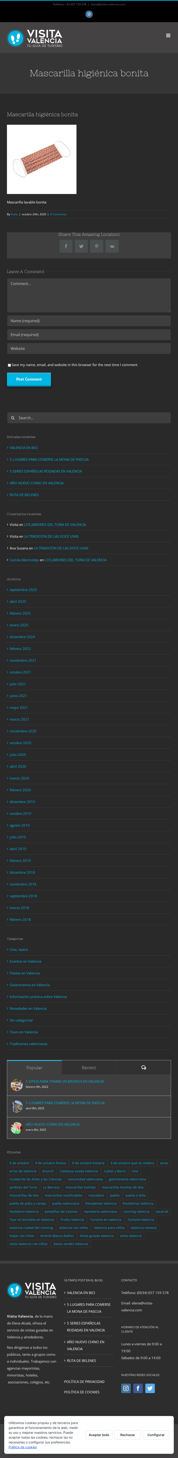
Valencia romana (144, 1228)
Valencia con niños (73, 1228)
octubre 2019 (20, 813)
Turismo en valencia (105, 1220)
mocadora (96, 1195)
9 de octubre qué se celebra (132, 1163)
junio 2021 (18, 695)
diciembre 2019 (22, 801)
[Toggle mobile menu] (168, 35)
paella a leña (136, 1195)
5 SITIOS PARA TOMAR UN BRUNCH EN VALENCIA (65, 1081)
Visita (14, 214)
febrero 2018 (20, 919)
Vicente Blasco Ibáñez (57, 1236)
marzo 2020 (19, 778)
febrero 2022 (20, 648)
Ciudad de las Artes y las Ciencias (36, 1179)
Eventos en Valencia (25, 961)
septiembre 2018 (23, 896)
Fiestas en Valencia (25, 973)
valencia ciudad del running (31, 1228)
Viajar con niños (22, 1236)
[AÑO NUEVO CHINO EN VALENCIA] (17, 1125)
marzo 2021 (19, 719)
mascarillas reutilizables (64, 1195)
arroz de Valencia (23, 1171)
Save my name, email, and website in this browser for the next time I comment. (75, 364)
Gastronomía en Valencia (30, 984)
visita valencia (131, 1236)
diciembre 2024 (22, 636)
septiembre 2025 (23, 589)
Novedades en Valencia (28, 1008)
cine (135, 1171)
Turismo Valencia (140, 1220)
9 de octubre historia (88, 1163)
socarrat (162, 1211)
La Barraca (51, 1187)
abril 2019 (18, 848)
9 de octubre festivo (50, 1163)
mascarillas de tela (24, 1195)
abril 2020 (18, 766)
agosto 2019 (20, 825)
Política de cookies (23, 1447)
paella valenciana (65, 1203)
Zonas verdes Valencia (71, 1244)
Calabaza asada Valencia (79, 1171)
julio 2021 (18, 684)
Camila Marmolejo (24, 560)
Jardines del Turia (23, 1187)
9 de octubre (19, 1163)
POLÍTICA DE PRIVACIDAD (84, 1381)
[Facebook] (138, 1388)
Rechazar (127, 1435)
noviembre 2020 (23, 731)
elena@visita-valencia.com (108, 4)
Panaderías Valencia (101, 1203)
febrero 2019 (20, 860)
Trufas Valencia (72, 1220)
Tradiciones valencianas (29, 1043)
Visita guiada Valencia (97, 1236)
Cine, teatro (19, 949)
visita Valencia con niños (29, 1244)
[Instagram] (126, 1388)
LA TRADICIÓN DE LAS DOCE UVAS (51, 536)
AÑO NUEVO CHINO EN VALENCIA (37, 483)
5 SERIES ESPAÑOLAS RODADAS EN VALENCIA (46, 471)
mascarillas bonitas (81, 1187)
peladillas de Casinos (61, 1211)
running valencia (136, 1211)
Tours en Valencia (24, 1032)
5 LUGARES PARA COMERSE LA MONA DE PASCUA (49, 459)
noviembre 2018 (23, 884)
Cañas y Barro (115, 1171)
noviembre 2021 (23, 660)
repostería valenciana (100, 1211)
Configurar (156, 1435)
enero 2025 (19, 625)
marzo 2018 (19, 907)
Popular (34, 1067)
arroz (164, 1163)
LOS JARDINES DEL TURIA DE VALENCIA (55, 524)
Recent (89, 1067)
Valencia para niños (109, 1228)
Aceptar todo (99, 1435)
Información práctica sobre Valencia (38, 996)
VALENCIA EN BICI (24, 447)
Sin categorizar (21, 1020)
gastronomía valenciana (127, 1179)
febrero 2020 (20, 790)
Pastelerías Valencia (138, 1203)
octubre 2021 (20, 672)
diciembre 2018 (22, 872)
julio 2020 (18, 754)
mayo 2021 (19, 707)
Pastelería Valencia (24, 1211)
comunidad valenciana (85, 1179)
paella (115, 1195)
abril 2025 (18, 601)
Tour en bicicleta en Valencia (32, 1220)
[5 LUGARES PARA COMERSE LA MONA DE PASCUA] (17, 1104)
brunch (48, 1171)
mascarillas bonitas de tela (122, 1187)
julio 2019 (18, 837)
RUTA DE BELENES (24, 494)
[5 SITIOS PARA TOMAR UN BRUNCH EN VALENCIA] (17, 1082)
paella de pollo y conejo (28, 1203)
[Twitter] (150, 1388)
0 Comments (58, 214)
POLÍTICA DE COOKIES (81, 1392)
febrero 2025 (20, 613)
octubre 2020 (20, 742)
